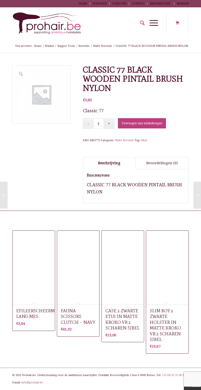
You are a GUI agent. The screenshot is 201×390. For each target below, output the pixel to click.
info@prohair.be (32, 382)
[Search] (140, 23)
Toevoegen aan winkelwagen (142, 123)
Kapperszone (160, 3)
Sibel (144, 140)
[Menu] (151, 23)
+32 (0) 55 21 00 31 (173, 375)
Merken (183, 3)
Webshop (99, 3)
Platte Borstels (124, 140)
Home (83, 3)
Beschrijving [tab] (109, 163)
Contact (138, 3)
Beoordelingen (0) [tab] (162, 163)
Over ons (119, 3)
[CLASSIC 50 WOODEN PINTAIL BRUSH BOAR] (4, 195)
